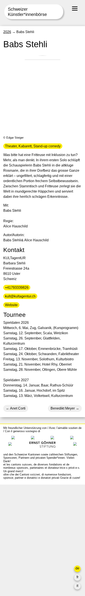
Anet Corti (17, 408)
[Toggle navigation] (75, 8)
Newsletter (11, 569)
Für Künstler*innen (17, 545)
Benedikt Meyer (63, 408)
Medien (9, 550)
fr (77, 577)
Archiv (8, 540)
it (77, 586)
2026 (7, 32)
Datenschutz (13, 561)
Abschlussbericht (16, 555)
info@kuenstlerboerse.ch (22, 507)
